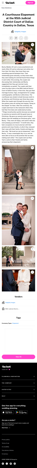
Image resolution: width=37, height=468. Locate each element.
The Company (7, 383)
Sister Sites (6, 389)
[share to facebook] (11, 38)
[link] (3, 464)
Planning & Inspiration (11, 376)
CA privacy (5, 454)
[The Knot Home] (10, 2)
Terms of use (5, 443)
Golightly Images (20, 31)
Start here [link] (5, 427)
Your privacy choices (8, 450)
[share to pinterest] (16, 38)
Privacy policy (6, 439)
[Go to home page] (6, 367)
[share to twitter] (21, 38)
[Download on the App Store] (8, 412)
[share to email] (26, 38)
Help (3, 396)
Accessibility (5, 446)
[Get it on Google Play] (21, 412)
